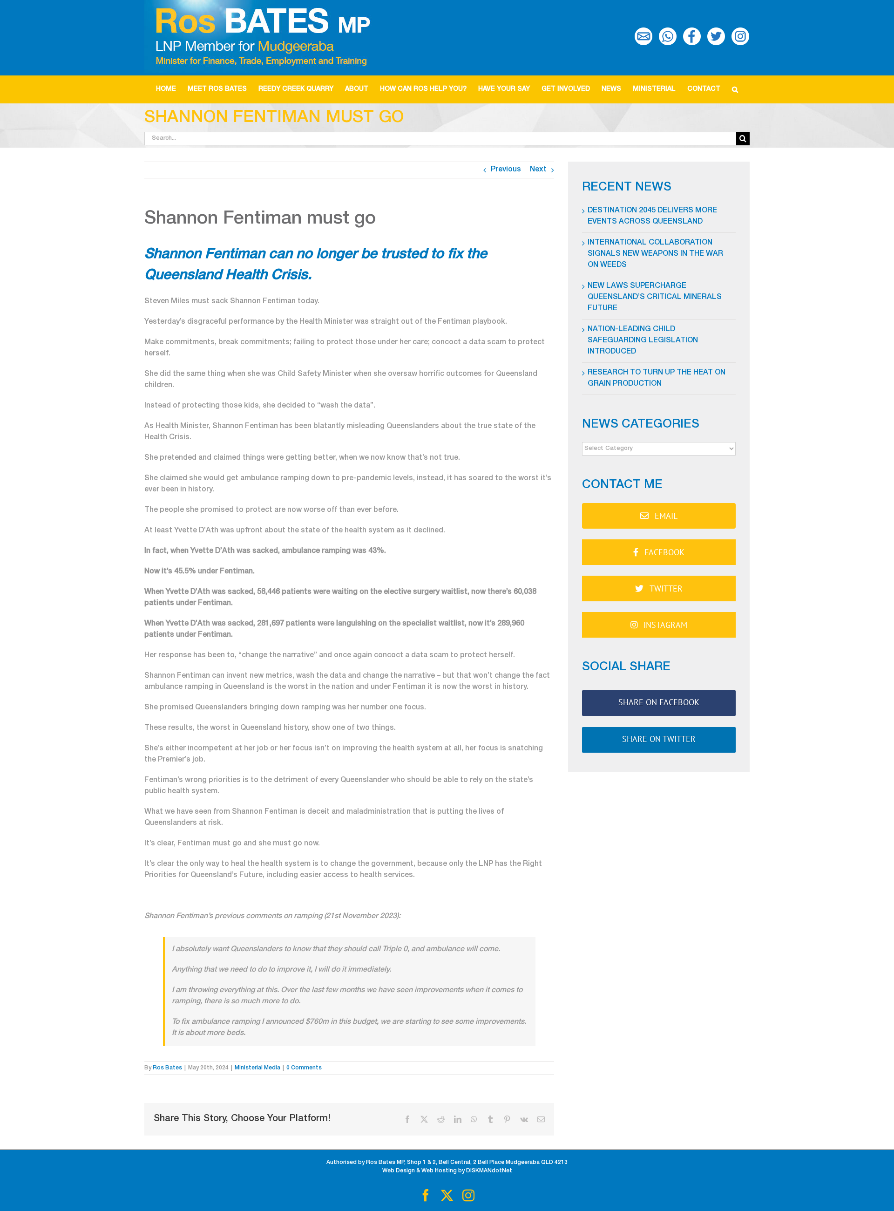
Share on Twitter (659, 739)
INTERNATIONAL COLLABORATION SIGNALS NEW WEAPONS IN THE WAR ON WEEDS (655, 254)
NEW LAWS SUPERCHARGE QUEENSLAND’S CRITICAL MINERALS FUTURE (655, 298)
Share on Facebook (658, 702)
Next (538, 170)
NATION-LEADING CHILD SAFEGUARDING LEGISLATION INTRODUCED (643, 341)
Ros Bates (167, 1068)
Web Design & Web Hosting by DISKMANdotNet (447, 1171)
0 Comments (304, 1068)
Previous (506, 170)
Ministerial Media (257, 1068)
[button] (735, 89)
